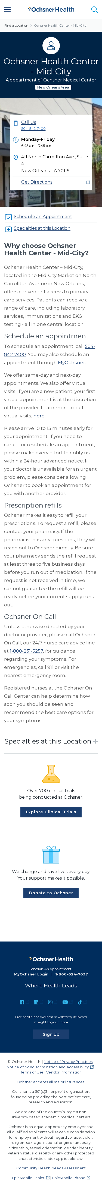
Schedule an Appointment (43, 216)
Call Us (33, 125)
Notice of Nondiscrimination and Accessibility (48, 1067)
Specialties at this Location (42, 228)
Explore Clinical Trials (51, 812)
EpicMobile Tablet (28, 1178)
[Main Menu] (7, 9)
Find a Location (16, 25)
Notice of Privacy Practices (68, 1061)
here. (39, 415)
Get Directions (36, 182)
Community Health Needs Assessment (51, 1168)
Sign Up (56, 1034)
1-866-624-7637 (71, 974)
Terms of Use (32, 1072)
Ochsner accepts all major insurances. (51, 1082)
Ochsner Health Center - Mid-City (60, 25)
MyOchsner (71, 362)
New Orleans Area (53, 87)
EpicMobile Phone (68, 1178)
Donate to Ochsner (51, 892)
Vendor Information (64, 1072)
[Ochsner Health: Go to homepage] (51, 8)
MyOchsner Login (31, 974)
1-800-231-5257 (26, 651)
